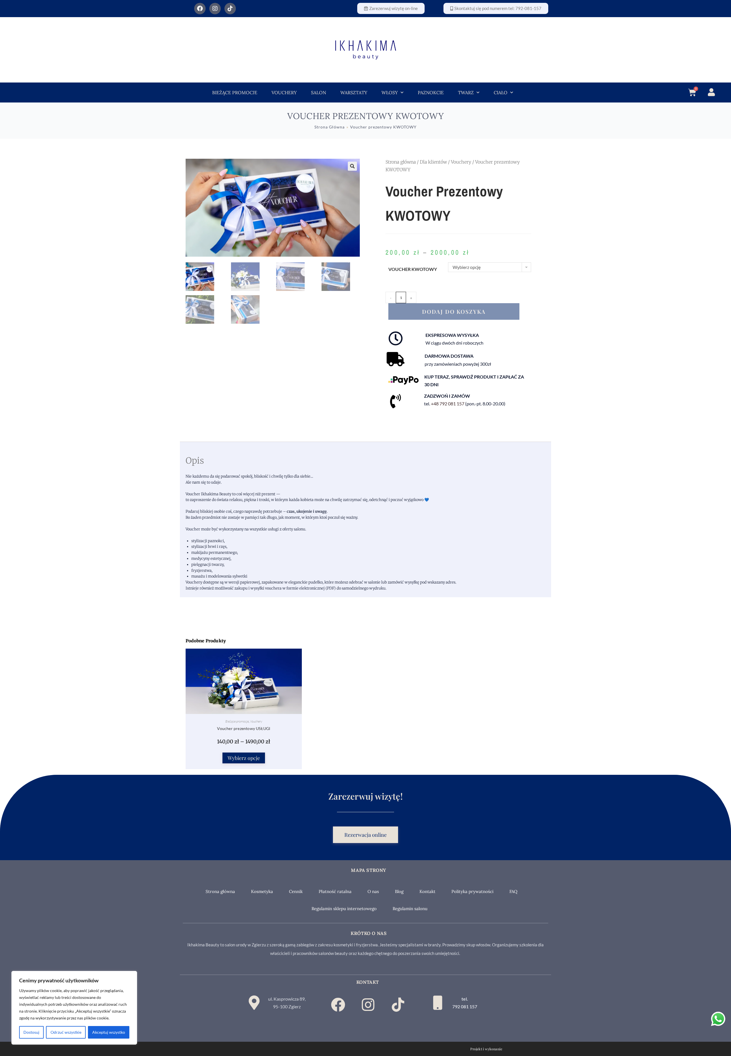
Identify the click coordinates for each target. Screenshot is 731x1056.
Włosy (389, 92)
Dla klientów (433, 162)
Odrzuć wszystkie (66, 1032)
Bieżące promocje (234, 92)
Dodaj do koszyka (454, 311)
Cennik (296, 891)
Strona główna (400, 162)
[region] (74, 1008)
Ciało (500, 92)
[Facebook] (200, 8)
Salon (318, 92)
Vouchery (284, 92)
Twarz (466, 92)
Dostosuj (31, 1032)
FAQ (513, 891)
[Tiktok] (230, 8)
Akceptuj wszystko (108, 1032)
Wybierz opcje (244, 758)
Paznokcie (431, 92)
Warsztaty (353, 92)
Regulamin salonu (410, 908)
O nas (373, 891)
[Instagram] (215, 8)
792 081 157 (464, 1006)
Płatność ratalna (335, 891)
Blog (399, 891)
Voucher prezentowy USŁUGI (243, 728)
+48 (447, 403)
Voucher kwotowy (412, 269)
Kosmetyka (262, 891)
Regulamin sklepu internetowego (344, 908)
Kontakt (427, 891)
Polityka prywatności (472, 891)
